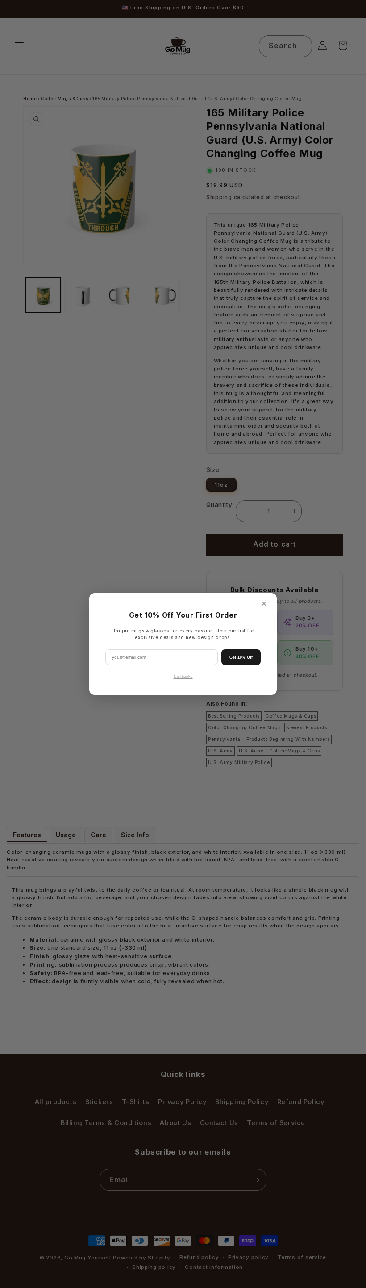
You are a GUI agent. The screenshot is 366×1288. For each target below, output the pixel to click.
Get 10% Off (241, 657)
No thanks (183, 676)
